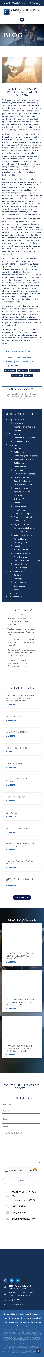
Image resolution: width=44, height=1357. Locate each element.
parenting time (14, 365)
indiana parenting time (25, 361)
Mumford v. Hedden (17, 732)
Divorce (17, 502)
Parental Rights (20, 539)
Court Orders (19, 586)
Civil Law (17, 575)
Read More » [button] (11, 704)
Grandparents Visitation (24, 517)
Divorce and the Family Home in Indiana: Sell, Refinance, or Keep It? (21, 642)
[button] (22, 20)
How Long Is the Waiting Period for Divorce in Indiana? (19, 621)
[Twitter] (12, 1280)
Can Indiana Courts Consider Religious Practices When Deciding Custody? (21, 653)
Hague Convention (21, 524)
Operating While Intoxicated (26, 437)
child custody (14, 357)
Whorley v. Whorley (17, 829)
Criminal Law (14, 434)
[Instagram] (24, 1280)
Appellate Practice (16, 419)
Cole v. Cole (13, 717)
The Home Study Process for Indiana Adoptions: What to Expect (20, 632)
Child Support (19, 463)
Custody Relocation (22, 488)
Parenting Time (20, 542)
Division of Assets (21, 499)
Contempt (18, 578)
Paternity (17, 546)
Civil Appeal (18, 423)
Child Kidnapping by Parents (26, 456)
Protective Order (21, 557)
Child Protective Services (24, 459)
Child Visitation (20, 466)
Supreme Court (20, 430)
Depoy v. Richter (15, 797)
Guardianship (19, 521)
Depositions (19, 495)
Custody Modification (23, 484)
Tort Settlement (20, 568)
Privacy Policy (22, 1326)
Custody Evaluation (22, 477)
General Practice (16, 571)
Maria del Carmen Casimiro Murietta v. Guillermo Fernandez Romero (22, 698)
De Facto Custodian (22, 492)
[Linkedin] (18, 1280)
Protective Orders (21, 441)
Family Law (25, 351)
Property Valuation (22, 553)
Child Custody (14, 351)
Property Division (21, 549)
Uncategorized (15, 596)
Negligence (14, 593)
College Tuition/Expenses (24, 473)
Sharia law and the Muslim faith (27, 560)
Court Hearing (20, 582)
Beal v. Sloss (13, 813)
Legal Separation (21, 531)
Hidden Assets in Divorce (24, 528)
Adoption (17, 448)
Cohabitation (19, 470)
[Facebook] (5, 1280)
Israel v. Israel (14, 764)
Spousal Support (21, 564)
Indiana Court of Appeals (24, 427)
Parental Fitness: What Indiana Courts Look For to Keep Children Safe (20, 663)
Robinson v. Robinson (18, 748)
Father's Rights (20, 510)
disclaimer (23, 1322)
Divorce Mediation (21, 506)
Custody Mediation (22, 481)
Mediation (18, 589)
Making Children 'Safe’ (23, 535)
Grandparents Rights (22, 513)
